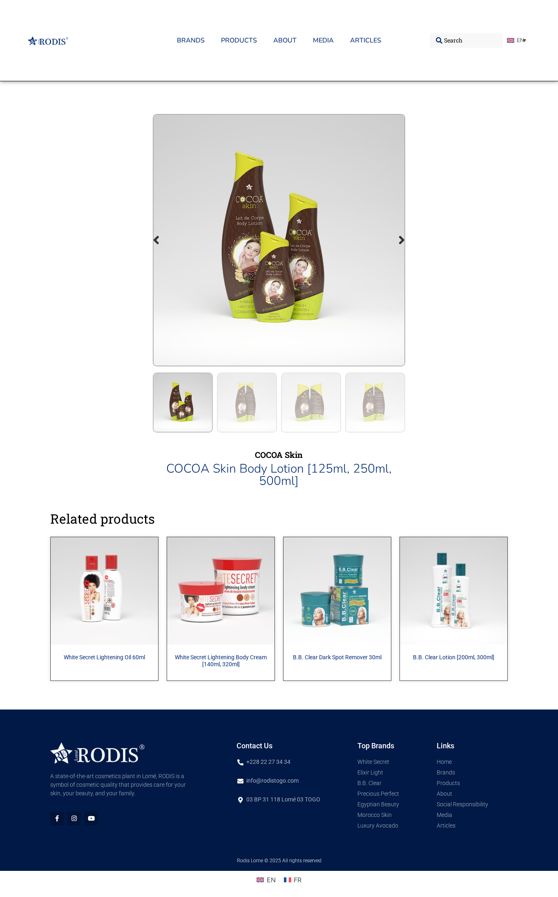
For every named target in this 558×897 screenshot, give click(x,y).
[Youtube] (91, 818)
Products (239, 40)
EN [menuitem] (520, 40)
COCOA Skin (279, 454)
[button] (156, 240)
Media (323, 40)
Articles (365, 40)
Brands (191, 40)
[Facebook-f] (57, 818)
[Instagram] (74, 818)
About (285, 40)
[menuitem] (516, 40)
